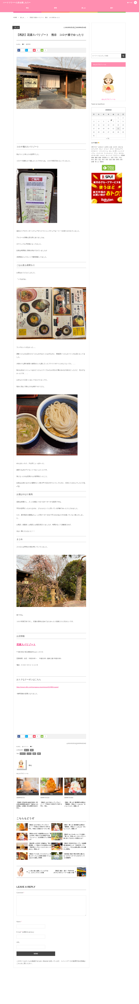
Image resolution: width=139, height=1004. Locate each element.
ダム (110, 151)
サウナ (29, 753)
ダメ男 (115, 151)
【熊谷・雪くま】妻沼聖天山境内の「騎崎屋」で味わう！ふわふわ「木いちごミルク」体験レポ (74, 804)
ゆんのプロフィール (22, 773)
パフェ (93, 153)
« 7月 (107, 138)
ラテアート (116, 155)
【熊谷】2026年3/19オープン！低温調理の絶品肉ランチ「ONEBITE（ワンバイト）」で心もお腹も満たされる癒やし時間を (74, 846)
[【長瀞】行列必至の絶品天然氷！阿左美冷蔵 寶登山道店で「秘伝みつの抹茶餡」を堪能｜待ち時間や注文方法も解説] (27, 785)
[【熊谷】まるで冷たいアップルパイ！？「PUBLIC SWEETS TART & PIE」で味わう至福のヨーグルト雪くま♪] (51, 785)
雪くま (97, 161)
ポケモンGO (95, 155)
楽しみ (16, 27)
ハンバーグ (120, 151)
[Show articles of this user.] (21, 764)
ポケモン (121, 153)
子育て (116, 157)
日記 (99, 159)
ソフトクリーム (103, 151)
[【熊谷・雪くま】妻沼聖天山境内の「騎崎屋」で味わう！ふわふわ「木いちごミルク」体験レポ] (75, 785)
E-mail (18, 932)
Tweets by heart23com (98, 104)
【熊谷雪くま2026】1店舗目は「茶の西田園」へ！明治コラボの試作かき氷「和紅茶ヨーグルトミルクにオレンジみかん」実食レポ (40, 846)
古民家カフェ (106, 157)
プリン (116, 153)
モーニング (109, 155)
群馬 (117, 159)
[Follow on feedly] (108, 169)
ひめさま (120, 147)
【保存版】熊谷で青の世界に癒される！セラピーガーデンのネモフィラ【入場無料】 (74, 856)
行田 (121, 159)
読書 (92, 161)
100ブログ (94, 147)
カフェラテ (94, 149)
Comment (19, 892)
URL (18, 942)
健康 (96, 157)
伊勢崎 (123, 155)
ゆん (19, 44)
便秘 (92, 157)
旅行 (96, 159)
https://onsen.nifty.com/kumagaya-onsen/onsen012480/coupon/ (37, 687)
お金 (110, 147)
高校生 (102, 161)
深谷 (107, 159)
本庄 (103, 159)
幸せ (92, 159)
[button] (135, 2)
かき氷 (115, 147)
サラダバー (94, 151)
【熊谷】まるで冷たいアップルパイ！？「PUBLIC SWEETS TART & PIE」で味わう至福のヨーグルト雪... (40, 826)
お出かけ (22, 753)
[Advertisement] (51, 126)
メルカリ (102, 155)
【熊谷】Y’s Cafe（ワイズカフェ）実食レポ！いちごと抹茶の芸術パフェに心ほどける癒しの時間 (40, 856)
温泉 (34, 753)
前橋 (99, 157)
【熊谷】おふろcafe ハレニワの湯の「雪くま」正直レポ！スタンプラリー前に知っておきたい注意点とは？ (74, 836)
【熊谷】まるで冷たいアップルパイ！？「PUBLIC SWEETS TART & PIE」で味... (51, 804)
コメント (26, 746)
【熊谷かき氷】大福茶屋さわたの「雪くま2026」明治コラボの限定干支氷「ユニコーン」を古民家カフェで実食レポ (40, 836)
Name (18, 921)
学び (120, 157)
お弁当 (106, 147)
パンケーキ (99, 153)
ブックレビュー (108, 153)
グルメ (101, 149)
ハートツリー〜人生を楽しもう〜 (17, 3)
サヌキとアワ (119, 149)
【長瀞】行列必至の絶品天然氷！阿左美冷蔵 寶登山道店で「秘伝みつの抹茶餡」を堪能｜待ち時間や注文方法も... (27, 805)
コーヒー (106, 149)
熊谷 (32, 750)
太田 (112, 157)
